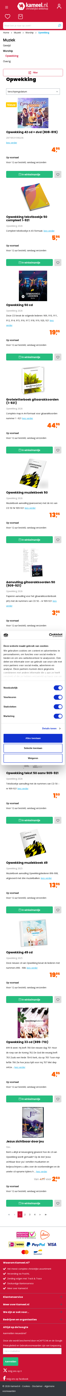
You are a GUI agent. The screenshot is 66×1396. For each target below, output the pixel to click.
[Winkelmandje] (20, 16)
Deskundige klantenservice (20, 1283)
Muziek (9, 40)
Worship (8, 51)
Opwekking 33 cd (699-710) (27, 1042)
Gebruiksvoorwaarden (30, 1345)
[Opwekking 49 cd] (33, 933)
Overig (7, 61)
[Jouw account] (59, 6)
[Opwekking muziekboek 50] (33, 473)
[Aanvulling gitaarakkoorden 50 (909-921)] (33, 563)
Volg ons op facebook (17, 1378)
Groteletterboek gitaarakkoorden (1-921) (32, 401)
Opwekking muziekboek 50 (27, 492)
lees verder (11, 142)
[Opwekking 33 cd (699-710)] (33, 1023)
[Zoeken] (59, 25)
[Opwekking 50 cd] (33, 286)
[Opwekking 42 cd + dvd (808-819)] (33, 113)
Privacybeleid (9, 1345)
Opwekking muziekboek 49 (27, 862)
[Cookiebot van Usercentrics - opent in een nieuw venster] (49, 635)
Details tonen (49, 728)
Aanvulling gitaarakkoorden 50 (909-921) (30, 584)
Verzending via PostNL (18, 1273)
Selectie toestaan (33, 748)
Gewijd (7, 45)
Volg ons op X (14, 1371)
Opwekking (11, 55)
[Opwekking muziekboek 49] (33, 843)
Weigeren (33, 758)
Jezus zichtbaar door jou (25, 1141)
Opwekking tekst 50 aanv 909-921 (32, 773)
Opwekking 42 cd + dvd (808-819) (32, 132)
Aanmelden (10, 1361)
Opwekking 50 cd (19, 305)
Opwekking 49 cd (19, 952)
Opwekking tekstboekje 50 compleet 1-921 (26, 218)
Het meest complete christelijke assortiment (29, 1268)
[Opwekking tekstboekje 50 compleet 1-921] (33, 198)
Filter (35, 72)
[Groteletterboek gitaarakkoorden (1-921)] (33, 380)
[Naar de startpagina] (32, 6)
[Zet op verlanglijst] (57, 174)
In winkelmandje (30, 174)
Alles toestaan (33, 738)
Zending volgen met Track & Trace (24, 1278)
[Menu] (6, 6)
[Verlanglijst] (7, 17)
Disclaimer (37, 1386)
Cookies (26, 1386)
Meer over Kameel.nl (17, 1288)
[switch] (58, 697)
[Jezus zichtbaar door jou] (33, 1122)
